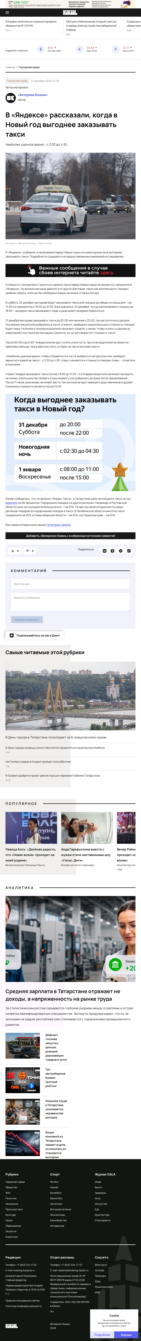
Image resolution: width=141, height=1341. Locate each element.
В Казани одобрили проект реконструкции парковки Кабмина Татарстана (53, 775)
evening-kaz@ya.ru (24, 1270)
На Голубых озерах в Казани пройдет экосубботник (38, 761)
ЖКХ (8, 1192)
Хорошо (126, 1335)
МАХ (97, 1292)
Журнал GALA (105, 1174)
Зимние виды (57, 1214)
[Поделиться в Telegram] (120, 551)
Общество (11, 1187)
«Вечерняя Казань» (33, 95)
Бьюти (98, 1187)
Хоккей (54, 1187)
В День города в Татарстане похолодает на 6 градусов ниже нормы (56, 737)
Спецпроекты (102, 1220)
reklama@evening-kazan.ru (73, 1270)
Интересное (57, 1225)
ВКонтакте (101, 1264)
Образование (13, 1225)
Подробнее (102, 1335)
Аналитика (20, 887)
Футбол (54, 1181)
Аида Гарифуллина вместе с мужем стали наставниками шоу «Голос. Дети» (86, 854)
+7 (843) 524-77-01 (71, 1264)
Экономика (12, 1203)
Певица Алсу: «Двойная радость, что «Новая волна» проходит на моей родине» (31, 854)
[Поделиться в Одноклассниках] (112, 551)
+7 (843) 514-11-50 (27, 1264)
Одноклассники (104, 1286)
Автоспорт (56, 1203)
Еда (97, 1209)
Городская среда (29, 67)
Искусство (101, 1203)
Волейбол (55, 1192)
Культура (11, 1214)
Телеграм (100, 1275)
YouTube (99, 1270)
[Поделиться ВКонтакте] (104, 551)
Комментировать (27, 620)
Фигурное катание (60, 1209)
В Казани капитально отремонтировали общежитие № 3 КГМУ (31, 24)
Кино (97, 1198)
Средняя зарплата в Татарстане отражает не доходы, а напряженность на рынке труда (63, 995)
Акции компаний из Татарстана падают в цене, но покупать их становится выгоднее (55, 1144)
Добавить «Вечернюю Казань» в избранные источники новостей (70, 536)
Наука (9, 1220)
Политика (11, 1198)
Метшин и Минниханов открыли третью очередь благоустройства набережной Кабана (91, 26)
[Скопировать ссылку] (129, 551)
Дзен (98, 1281)
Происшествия (14, 1209)
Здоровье (100, 1192)
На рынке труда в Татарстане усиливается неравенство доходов (56, 1109)
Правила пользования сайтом (23, 1300)
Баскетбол (56, 1198)
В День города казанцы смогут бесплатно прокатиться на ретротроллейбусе (55, 748)
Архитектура (102, 1214)
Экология (11, 1231)
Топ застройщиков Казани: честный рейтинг (55, 1078)
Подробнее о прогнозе (17, 51)
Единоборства (58, 1220)
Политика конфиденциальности (24, 1306)
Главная (10, 67)
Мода (98, 1181)
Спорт (55, 1174)
